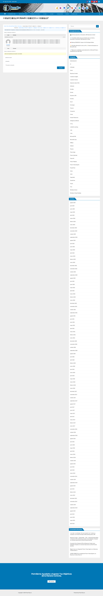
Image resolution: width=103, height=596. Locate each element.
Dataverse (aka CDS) (74, 82)
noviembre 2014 (73, 476)
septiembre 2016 (73, 435)
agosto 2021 (72, 315)
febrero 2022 (73, 297)
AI (70, 64)
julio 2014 (72, 488)
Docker (71, 92)
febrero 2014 (73, 492)
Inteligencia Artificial (74, 120)
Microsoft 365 (23, 14)
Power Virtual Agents (74, 164)
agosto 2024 (72, 202)
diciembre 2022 (73, 265)
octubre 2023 (73, 234)
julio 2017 (72, 407)
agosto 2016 (72, 438)
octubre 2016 (73, 432)
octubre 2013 (73, 504)
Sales (71, 171)
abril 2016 (72, 451)
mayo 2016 (72, 448)
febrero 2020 (73, 363)
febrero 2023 (73, 259)
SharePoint (72, 180)
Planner (71, 149)
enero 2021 (72, 337)
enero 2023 (72, 262)
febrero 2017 (73, 422)
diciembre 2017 (73, 391)
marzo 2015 (72, 473)
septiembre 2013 (73, 507)
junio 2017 (72, 410)
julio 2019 (72, 369)
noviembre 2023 (73, 230)
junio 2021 (72, 322)
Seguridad (72, 177)
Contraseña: (7, 61)
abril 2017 (72, 416)
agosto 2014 (72, 485)
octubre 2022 (73, 271)
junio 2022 (72, 284)
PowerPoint (72, 167)
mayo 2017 (72, 413)
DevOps (72, 89)
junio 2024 (72, 208)
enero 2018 (72, 388)
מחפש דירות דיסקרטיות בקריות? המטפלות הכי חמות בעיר (82, 533)
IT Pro (45, 14)
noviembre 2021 (73, 306)
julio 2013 (72, 514)
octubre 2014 (73, 479)
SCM (71, 174)
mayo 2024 (72, 212)
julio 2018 (72, 375)
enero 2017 (72, 426)
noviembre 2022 (73, 268)
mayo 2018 (72, 378)
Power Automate (73, 155)
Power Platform (35, 14)
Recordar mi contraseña (10, 65)
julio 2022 (72, 281)
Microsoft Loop (73, 139)
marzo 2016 (72, 454)
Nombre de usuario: (8, 57)
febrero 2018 (73, 385)
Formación (60, 14)
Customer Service (74, 79)
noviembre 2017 (73, 394)
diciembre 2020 (73, 341)
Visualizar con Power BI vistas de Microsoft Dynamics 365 (82, 534)
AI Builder (72, 67)
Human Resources (74, 117)
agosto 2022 (72, 278)
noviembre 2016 (73, 429)
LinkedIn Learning (74, 126)
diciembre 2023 (73, 227)
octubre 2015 (73, 460)
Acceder (60, 67)
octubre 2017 (73, 397)
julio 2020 (72, 356)
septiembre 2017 (73, 400)
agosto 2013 (72, 510)
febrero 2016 (73, 457)
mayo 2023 (72, 249)
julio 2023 (72, 243)
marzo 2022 (72, 293)
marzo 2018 (72, 381)
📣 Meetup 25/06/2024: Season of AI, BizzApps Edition (82, 42)
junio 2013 (72, 517)
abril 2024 (72, 215)
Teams (71, 183)
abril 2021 (72, 328)
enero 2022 (72, 300)
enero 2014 (72, 495)
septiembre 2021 (73, 312)
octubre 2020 (73, 347)
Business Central (74, 73)
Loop (71, 133)
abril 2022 (72, 290)
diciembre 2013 (73, 498)
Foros (67, 14)
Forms (71, 114)
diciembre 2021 (73, 303)
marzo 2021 (72, 331)
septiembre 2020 (73, 350)
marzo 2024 (72, 218)
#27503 (64, 37)
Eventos (72, 98)
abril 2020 (72, 359)
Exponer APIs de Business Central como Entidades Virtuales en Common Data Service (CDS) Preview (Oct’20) (83, 544)
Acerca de (74, 14)
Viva (71, 186)
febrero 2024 (73, 221)
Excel (71, 101)
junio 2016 (72, 444)
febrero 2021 (73, 334)
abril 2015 (72, 470)
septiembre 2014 (73, 482)
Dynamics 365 (12, 14)
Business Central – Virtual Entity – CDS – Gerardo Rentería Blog (84, 537)
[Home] (5, 14)
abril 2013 (72, 523)
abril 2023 (72, 253)
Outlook (71, 145)
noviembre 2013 (73, 501)
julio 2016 (72, 441)
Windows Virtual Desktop (75, 193)
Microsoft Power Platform (13, 26)
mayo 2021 (72, 325)
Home (5, 26)
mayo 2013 (72, 520)
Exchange (72, 104)
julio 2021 (72, 319)
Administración (73, 60)
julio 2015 (72, 466)
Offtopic (71, 142)
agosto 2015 (72, 463)
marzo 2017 (72, 419)
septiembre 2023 (73, 237)
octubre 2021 (73, 309)
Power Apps (20, 26)
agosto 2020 (72, 353)
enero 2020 (72, 366)
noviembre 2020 (73, 344)
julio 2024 (72, 205)
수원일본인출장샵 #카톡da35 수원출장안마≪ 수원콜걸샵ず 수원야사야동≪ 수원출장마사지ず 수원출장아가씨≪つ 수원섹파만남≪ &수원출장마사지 (42, 27)
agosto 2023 (72, 240)
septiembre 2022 (73, 275)
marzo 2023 (72, 256)
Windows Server (73, 189)
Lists (71, 130)
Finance (72, 108)
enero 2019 (72, 372)
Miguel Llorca (73, 549)
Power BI (72, 158)
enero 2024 (72, 224)
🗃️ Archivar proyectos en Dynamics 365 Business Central (82, 34)
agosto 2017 (72, 404)
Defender (72, 86)
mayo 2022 (72, 287)
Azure (52, 14)
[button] (99, 13)
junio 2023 (72, 246)
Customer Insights (74, 76)
